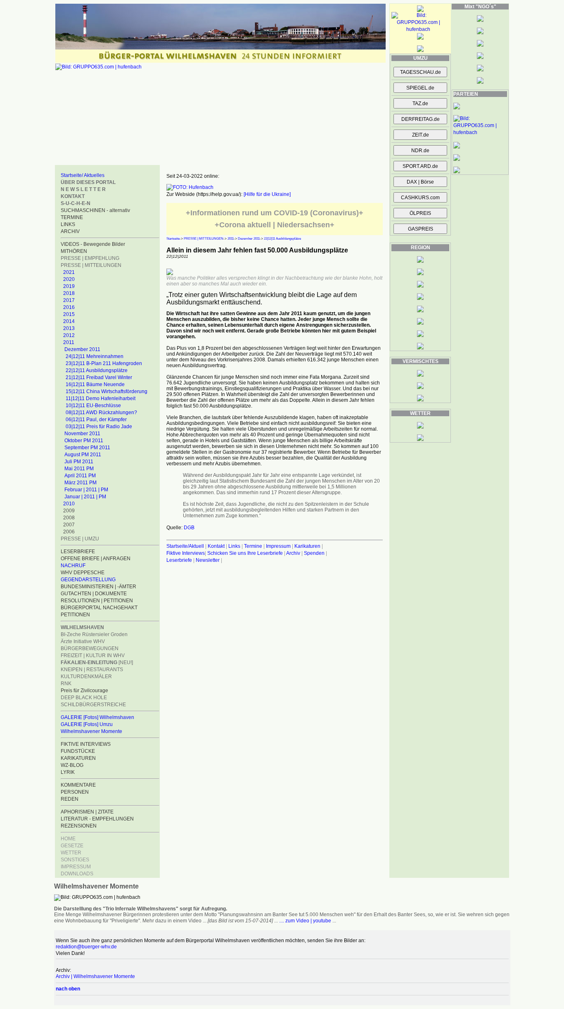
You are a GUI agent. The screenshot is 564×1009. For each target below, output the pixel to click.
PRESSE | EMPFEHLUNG (90, 258)
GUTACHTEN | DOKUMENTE (94, 593)
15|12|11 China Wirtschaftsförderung (106, 391)
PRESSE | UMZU (80, 539)
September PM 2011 (87, 447)
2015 (69, 314)
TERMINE (72, 217)
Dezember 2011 (82, 349)
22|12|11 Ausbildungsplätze (97, 370)
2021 (69, 272)
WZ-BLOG (72, 765)
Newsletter (208, 560)
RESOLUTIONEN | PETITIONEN (97, 601)
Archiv (293, 553)
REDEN (69, 799)
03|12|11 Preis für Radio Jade (99, 426)
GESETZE (72, 846)
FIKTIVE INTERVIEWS (86, 744)
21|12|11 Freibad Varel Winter (99, 377)
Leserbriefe (179, 560)
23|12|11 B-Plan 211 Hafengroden (104, 363)
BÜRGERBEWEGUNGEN (89, 648)
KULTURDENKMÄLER (86, 676)
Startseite (173, 238)
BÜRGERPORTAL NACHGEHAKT (99, 608)
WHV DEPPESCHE (82, 572)
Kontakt (216, 546)
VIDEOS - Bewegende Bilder (93, 244)
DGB (189, 527)
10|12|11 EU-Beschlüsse (93, 405)
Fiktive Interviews (185, 553)
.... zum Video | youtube (305, 921)
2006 (69, 532)
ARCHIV (70, 231)
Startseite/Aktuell (185, 546)
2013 (69, 328)
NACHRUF (73, 565)
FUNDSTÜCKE (78, 751)
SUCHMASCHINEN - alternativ (95, 210)
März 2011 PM (80, 483)
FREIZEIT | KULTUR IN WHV (93, 655)
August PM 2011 (82, 454)
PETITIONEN (75, 615)
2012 (69, 335)
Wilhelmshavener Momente (91, 731)
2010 (69, 504)
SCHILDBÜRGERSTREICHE (93, 704)
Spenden (314, 553)
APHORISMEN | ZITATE (87, 812)
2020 (69, 279)
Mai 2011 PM (79, 468)
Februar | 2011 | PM (86, 490)
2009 (69, 511)
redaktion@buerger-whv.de (86, 947)
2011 (68, 342)
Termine (253, 546)
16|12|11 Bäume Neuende (95, 384)
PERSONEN (75, 792)
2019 (69, 286)
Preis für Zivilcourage (84, 690)
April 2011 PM (80, 476)
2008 (69, 518)
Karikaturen (307, 546)
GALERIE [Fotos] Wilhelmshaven (97, 717)
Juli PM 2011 (78, 461)
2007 (69, 525)
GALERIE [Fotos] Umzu (87, 724)
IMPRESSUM (76, 867)
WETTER (71, 853)
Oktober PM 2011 (83, 440)
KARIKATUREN (78, 758)
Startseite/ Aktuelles (82, 175)
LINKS (68, 224)
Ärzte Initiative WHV (83, 641)
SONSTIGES (75, 860)
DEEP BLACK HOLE (84, 697)
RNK (66, 683)
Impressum (278, 546)
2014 (69, 321)
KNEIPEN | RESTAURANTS (92, 669)
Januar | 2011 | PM (85, 497)
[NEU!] (97, 662)
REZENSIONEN (79, 826)
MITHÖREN (74, 251)
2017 (69, 300)
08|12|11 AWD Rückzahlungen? (101, 412)
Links (234, 546)
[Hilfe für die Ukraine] (267, 194)
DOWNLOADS (77, 874)
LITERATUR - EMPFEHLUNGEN (97, 819)
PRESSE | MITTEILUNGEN (91, 265)
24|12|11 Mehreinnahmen (94, 356)
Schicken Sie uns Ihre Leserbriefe (245, 553)
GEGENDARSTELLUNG (88, 579)
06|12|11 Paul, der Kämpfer (96, 419)
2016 (69, 307)
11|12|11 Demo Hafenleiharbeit (100, 398)
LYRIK (68, 772)
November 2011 (82, 433)
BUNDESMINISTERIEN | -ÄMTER (98, 586)
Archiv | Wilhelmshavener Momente (95, 976)
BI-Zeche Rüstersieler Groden (94, 634)
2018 (69, 293)
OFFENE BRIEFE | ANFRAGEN (95, 558)
